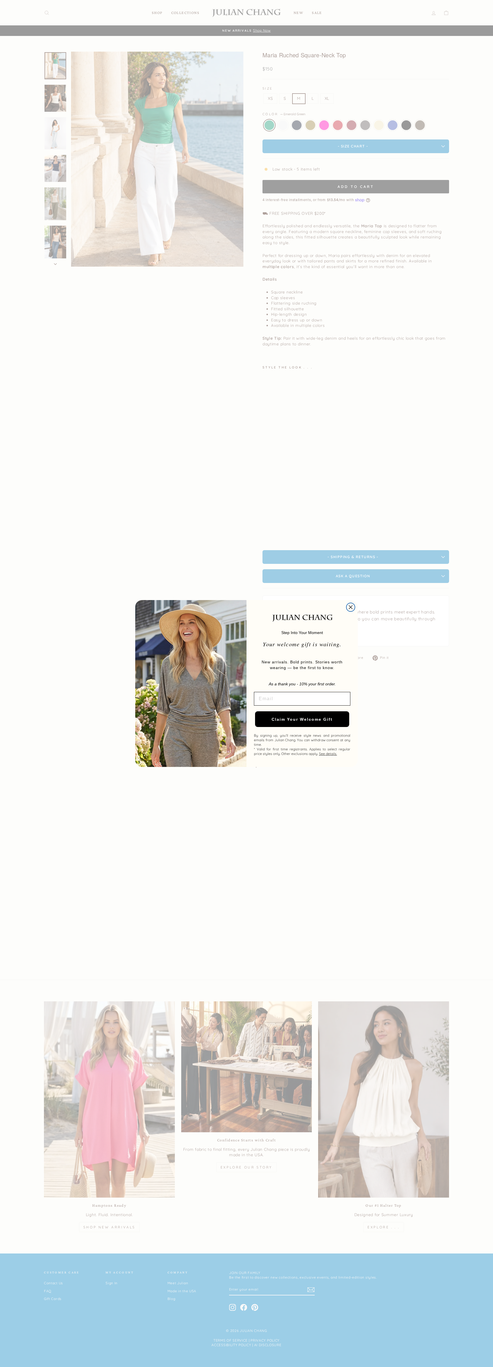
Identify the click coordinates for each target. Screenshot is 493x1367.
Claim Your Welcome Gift (302, 719)
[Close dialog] (350, 607)
